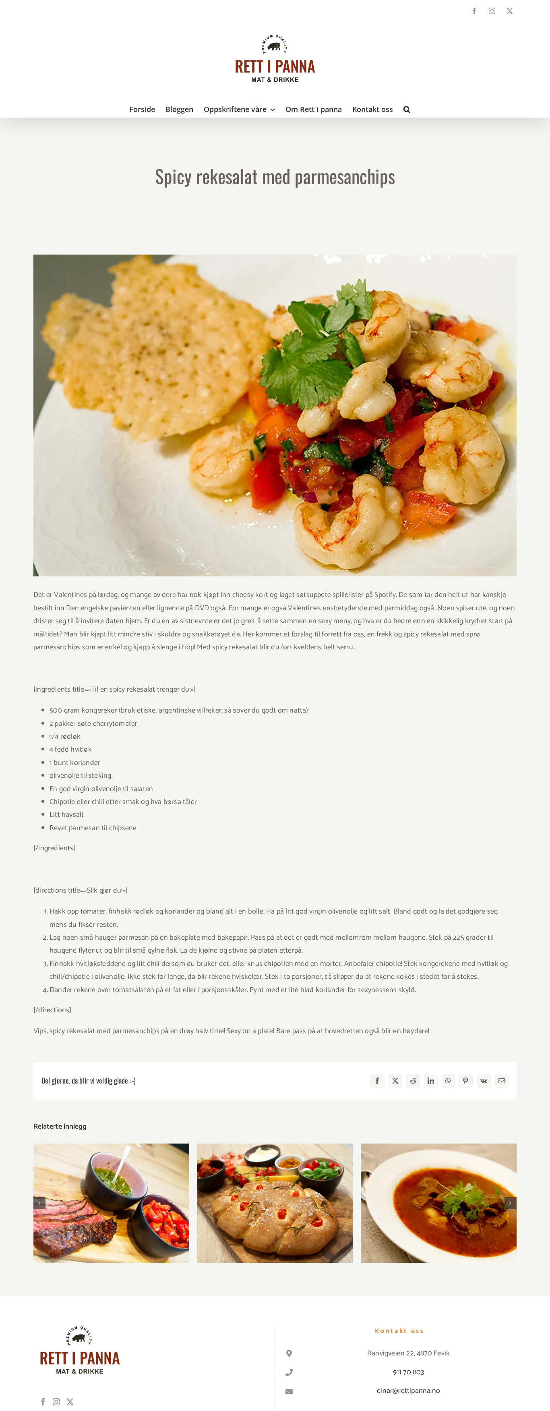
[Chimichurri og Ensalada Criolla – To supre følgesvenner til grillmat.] (111, 1203)
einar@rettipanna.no (408, 1391)
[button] (406, 109)
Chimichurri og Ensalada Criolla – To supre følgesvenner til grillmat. (111, 1190)
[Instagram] (56, 1401)
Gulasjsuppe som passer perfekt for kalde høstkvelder (439, 1190)
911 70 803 (408, 1372)
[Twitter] (70, 1401)
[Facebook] (43, 1401)
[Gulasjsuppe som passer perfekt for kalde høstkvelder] (439, 1203)
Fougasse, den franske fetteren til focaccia (275, 1195)
